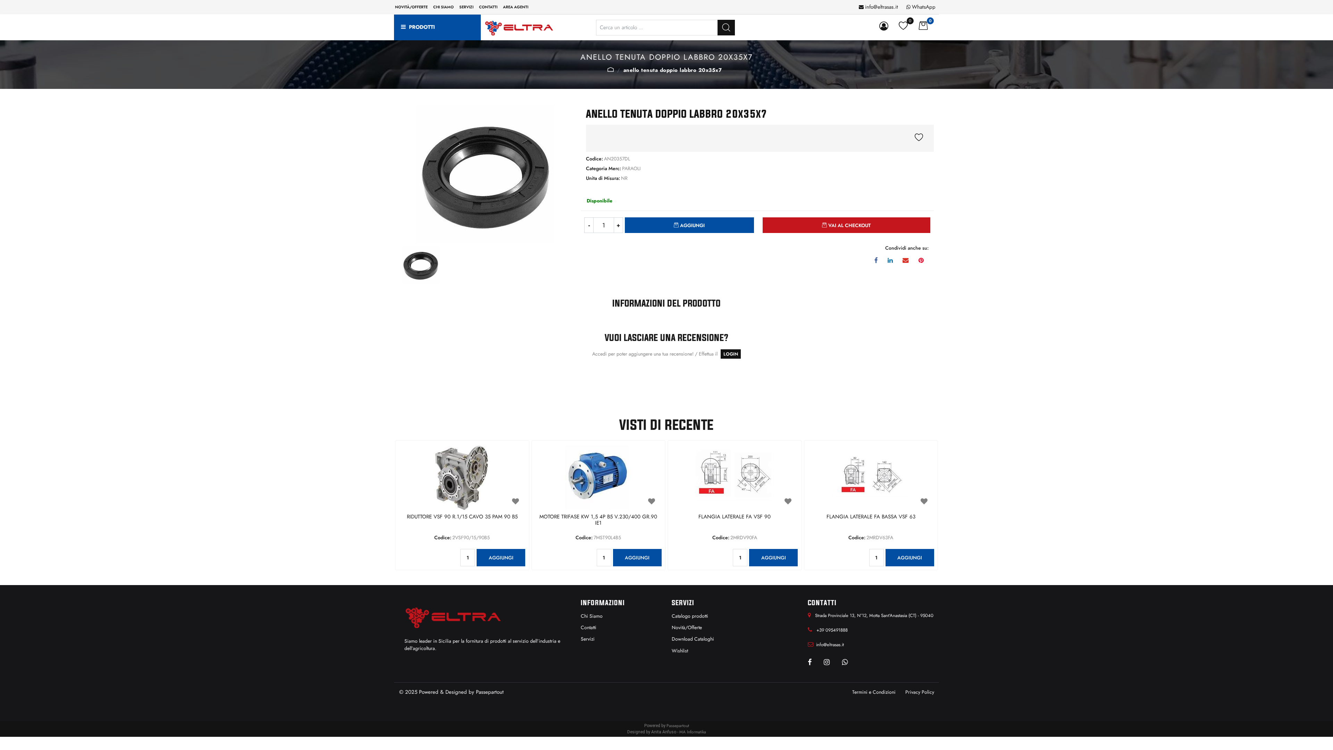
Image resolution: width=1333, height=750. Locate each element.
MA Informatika (692, 732)
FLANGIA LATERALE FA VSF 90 (734, 517)
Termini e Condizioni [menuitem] (874, 692)
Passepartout (490, 692)
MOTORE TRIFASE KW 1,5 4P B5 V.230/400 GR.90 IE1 (598, 520)
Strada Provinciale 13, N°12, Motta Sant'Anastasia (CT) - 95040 (874, 615)
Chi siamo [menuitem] (443, 7)
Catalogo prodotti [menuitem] (690, 615)
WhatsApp (924, 7)
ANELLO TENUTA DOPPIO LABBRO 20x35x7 (672, 70)
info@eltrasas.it (881, 7)
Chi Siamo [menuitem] (592, 615)
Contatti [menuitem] (488, 7)
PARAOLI (610, 69)
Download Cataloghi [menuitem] (693, 638)
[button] (726, 27)
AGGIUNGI (501, 557)
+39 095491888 (832, 630)
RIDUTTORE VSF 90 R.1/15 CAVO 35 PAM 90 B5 (462, 517)
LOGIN (730, 354)
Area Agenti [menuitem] (515, 7)
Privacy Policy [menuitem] (919, 692)
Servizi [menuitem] (466, 7)
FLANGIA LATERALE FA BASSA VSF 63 (871, 517)
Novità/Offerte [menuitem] (411, 7)
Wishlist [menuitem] (680, 650)
